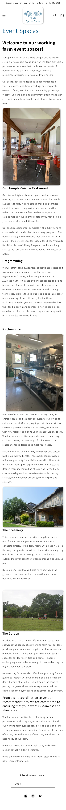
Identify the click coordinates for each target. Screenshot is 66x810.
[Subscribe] (51, 784)
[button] (4, 15)
